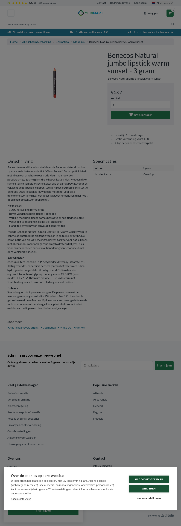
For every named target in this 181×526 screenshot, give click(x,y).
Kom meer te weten (21, 499)
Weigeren (149, 488)
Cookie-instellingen (149, 498)
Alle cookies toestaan (149, 479)
